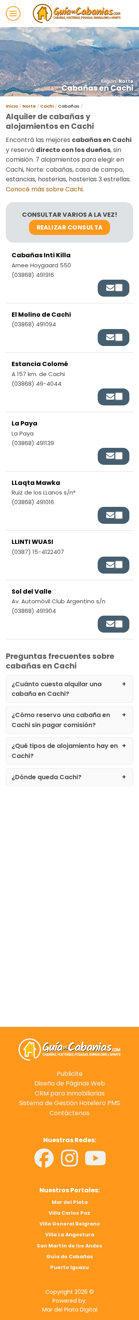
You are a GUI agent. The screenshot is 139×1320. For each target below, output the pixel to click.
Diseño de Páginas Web (69, 1083)
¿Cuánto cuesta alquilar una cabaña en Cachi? (57, 689)
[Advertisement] (69, 863)
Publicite (70, 1073)
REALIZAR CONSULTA (70, 227)
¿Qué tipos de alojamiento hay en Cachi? (65, 750)
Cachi (47, 106)
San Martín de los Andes (69, 1245)
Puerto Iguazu (69, 1267)
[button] (13, 13)
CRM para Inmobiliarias (70, 1093)
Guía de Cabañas (69, 1256)
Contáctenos (69, 1113)
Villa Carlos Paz (69, 1213)
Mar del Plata (70, 1202)
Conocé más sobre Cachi (44, 189)
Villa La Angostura (69, 1234)
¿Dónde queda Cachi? (46, 777)
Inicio (12, 106)
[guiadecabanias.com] (69, 1049)
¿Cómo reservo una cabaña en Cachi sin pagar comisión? (61, 720)
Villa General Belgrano (69, 1223)
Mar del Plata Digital (69, 1309)
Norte (126, 81)
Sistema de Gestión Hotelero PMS (69, 1103)
